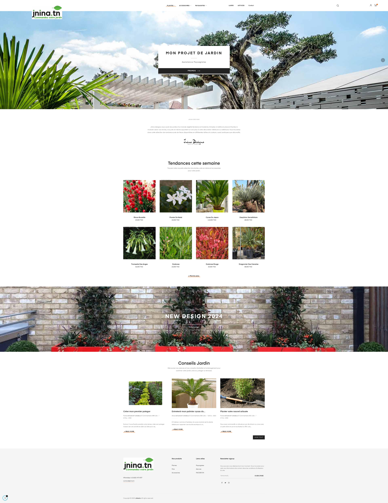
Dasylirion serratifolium (249, 217)
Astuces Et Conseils (134, 415)
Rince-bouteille (139, 217)
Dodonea (175, 264)
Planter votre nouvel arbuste (234, 412)
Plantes (174, 465)
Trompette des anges (139, 264)
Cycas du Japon (212, 217)
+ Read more (129, 431)
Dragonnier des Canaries (248, 264)
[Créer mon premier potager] (145, 393)
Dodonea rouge (212, 264)
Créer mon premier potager (136, 412)
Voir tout (259, 437)
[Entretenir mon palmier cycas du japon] (194, 393)
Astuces (198, 469)
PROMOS (192, 71)
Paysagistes (200, 465)
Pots (173, 469)
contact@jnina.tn (128, 481)
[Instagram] (228, 482)
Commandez (194, 327)
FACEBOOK (200, 472)
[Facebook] (222, 482)
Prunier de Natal (176, 217)
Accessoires (176, 472)
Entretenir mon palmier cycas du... (188, 412)
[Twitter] (225, 482)
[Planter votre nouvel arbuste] (242, 393)
